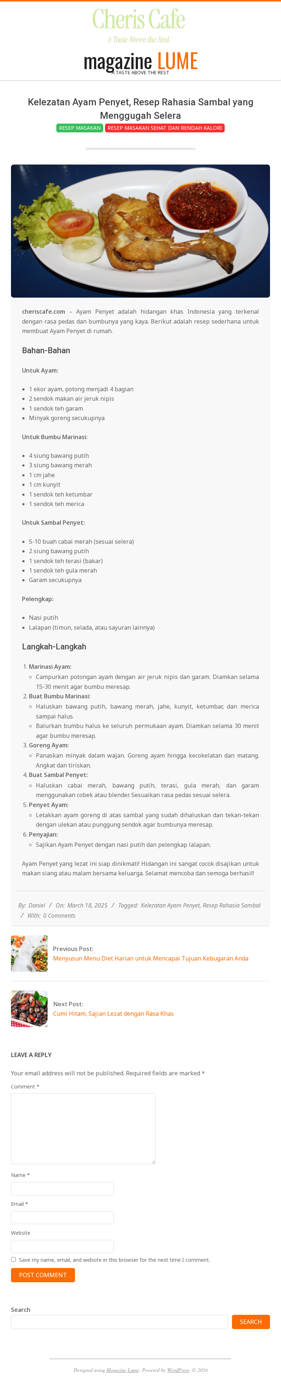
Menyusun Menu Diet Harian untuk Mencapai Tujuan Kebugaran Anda (150, 958)
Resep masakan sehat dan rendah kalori (165, 127)
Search (20, 1310)
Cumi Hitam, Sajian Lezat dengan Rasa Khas (113, 1014)
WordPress (178, 1369)
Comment (25, 1086)
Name (20, 1174)
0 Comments (59, 916)
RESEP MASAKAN (80, 127)
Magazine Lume (122, 1369)
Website (20, 1232)
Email (19, 1203)
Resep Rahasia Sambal (232, 905)
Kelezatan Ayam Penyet (170, 905)
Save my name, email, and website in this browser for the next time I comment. (114, 1259)
